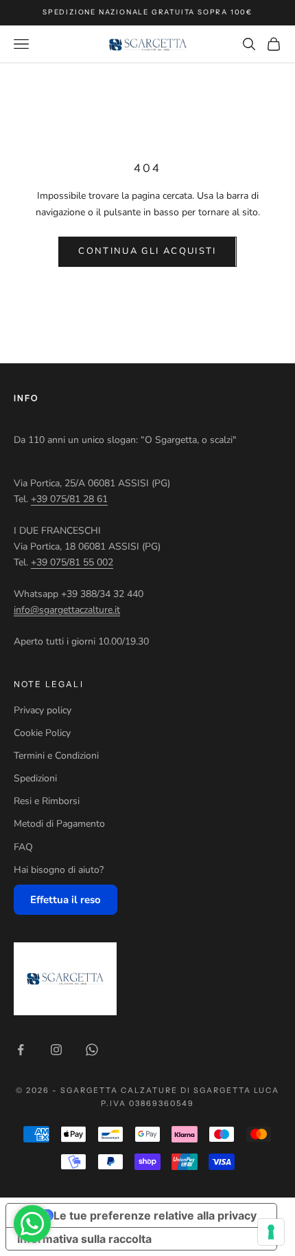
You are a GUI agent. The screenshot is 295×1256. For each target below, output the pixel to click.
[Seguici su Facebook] (20, 1050)
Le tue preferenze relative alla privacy (155, 1215)
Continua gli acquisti (147, 251)
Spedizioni (35, 778)
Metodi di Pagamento (59, 823)
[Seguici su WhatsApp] (92, 1050)
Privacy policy (42, 710)
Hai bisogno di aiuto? (59, 869)
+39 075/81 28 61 (69, 499)
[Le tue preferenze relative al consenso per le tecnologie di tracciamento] (271, 1232)
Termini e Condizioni (56, 755)
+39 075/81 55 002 (72, 562)
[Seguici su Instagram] (56, 1050)
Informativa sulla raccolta (84, 1239)
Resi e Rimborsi (47, 801)
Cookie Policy (42, 732)
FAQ (23, 847)
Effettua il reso (65, 900)
